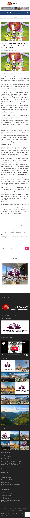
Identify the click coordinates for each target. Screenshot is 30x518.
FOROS (20, 510)
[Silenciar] (24, 355)
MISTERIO (11, 508)
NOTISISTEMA (4, 455)
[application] (15, 348)
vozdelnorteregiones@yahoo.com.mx (11, 484)
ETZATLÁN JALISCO (6, 456)
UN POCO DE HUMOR (12, 510)
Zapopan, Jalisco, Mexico (7, 479)
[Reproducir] (3, 355)
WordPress (22, 513)
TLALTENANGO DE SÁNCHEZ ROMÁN (10, 464)
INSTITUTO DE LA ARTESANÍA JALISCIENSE (11, 461)
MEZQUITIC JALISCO (6, 458)
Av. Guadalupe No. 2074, (7, 475)
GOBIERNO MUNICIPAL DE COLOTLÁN (10, 463)
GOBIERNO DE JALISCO (7, 460)
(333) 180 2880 (5, 482)
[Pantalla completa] (27, 355)
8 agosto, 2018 (13, 50)
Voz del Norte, (5, 472)
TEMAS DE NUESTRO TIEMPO (21, 508)
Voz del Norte (5, 50)
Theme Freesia (16, 513)
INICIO (4, 508)
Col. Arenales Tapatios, (6, 477)
